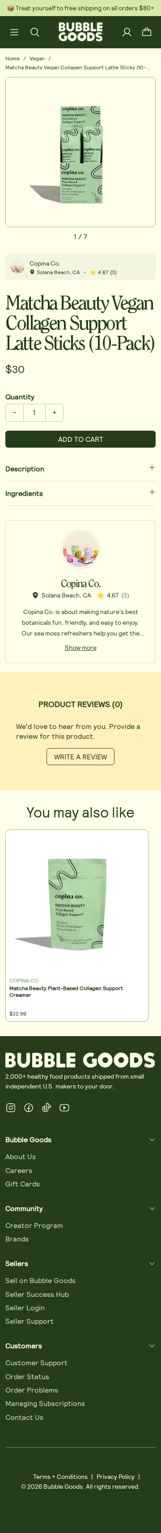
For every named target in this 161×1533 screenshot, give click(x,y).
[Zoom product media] (143, 88)
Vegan (37, 58)
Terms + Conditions (60, 1476)
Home (12, 58)
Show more (81, 647)
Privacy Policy (116, 1476)
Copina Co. (45, 263)
